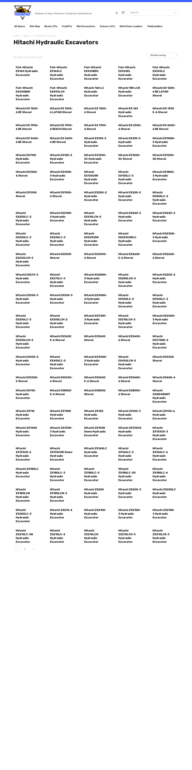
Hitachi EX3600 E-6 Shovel (60, 338)
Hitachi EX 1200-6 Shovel (95, 110)
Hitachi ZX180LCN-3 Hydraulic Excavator (58, 495)
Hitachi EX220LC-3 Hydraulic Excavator (23, 239)
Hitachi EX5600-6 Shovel (129, 379)
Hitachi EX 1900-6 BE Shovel (27, 127)
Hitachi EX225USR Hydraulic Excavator (91, 239)
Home (17, 36)
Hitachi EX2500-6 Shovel (95, 256)
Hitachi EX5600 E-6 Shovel (94, 379)
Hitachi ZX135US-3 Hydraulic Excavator (160, 433)
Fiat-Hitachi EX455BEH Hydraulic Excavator (24, 93)
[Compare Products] (116, 12)
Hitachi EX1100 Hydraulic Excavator (26, 158)
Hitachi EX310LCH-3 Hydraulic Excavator (126, 321)
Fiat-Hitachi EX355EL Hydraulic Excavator (126, 73)
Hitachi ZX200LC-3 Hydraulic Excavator (24, 515)
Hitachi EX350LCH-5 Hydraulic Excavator (24, 342)
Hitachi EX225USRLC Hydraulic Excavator (127, 239)
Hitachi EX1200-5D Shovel (164, 157)
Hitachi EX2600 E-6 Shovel (129, 256)
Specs (27, 36)
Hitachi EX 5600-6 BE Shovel (61, 140)
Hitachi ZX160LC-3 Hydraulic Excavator (126, 454)
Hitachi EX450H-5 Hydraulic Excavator (95, 360)
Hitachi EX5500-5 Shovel (27, 379)
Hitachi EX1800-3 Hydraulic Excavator (164, 175)
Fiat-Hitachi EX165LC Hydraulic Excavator (58, 73)
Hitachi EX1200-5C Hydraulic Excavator (95, 158)
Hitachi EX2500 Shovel (60, 256)
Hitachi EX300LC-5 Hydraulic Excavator (23, 321)
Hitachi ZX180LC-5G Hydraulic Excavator (127, 474)
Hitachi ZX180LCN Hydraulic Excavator (23, 495)
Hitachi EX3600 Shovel (94, 338)
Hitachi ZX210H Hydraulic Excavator (94, 513)
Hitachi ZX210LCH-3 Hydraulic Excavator (127, 536)
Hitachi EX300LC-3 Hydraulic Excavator (160, 301)
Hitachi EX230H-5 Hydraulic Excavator (164, 237)
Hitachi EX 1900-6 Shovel (95, 127)
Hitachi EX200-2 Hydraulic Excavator (95, 196)
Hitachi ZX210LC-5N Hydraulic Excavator (24, 536)
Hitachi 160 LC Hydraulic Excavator (94, 91)
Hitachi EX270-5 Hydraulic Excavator (27, 278)
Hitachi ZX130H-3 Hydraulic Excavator (61, 431)
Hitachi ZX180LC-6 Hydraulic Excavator (160, 474)
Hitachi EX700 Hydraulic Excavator (25, 394)
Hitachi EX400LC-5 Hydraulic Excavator (58, 362)
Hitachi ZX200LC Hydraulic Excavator (164, 493)
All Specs (19, 26)
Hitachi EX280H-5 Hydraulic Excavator (95, 278)
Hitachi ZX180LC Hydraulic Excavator (27, 472)
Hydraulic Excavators (45, 36)
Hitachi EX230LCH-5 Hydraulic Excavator (24, 259)
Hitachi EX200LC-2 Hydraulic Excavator (160, 198)
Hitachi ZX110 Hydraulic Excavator (25, 414)
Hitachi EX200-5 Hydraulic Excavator (129, 196)
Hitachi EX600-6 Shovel (164, 379)
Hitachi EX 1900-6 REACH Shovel (61, 127)
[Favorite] (123, 12)
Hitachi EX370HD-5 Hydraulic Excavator (160, 342)
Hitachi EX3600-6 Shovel (129, 338)
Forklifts (67, 26)
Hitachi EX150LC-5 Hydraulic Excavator (126, 177)
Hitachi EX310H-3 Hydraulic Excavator (95, 319)
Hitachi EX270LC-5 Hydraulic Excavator (57, 280)
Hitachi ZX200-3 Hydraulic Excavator (129, 493)
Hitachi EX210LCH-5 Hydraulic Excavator (92, 218)
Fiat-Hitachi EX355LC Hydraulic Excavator (161, 73)
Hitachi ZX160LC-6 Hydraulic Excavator (160, 454)
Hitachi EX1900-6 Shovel (61, 194)
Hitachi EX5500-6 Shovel (61, 379)
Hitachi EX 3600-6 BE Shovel (27, 140)
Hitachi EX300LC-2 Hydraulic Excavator (126, 301)
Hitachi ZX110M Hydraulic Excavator (60, 414)
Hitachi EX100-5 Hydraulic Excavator (129, 142)
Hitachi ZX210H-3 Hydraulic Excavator (129, 513)
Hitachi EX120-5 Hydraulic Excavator (61, 158)
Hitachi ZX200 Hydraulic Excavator (94, 493)
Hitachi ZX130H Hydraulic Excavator (26, 431)
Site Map (35, 26)
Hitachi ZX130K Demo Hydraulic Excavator (95, 431)
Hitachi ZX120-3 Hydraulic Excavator (129, 414)
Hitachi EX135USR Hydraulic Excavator (91, 177)
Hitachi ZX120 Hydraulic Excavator (93, 414)
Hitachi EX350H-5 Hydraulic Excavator (164, 319)
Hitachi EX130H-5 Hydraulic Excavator (61, 175)
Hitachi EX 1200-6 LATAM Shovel (61, 110)
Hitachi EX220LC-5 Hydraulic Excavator (58, 239)
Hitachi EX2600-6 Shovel (164, 256)
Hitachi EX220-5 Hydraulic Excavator (164, 216)
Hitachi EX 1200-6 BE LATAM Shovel (164, 91)
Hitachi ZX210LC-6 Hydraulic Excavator (57, 536)
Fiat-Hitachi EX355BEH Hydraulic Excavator (92, 73)
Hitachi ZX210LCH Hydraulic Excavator (91, 536)
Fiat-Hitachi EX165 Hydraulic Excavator (27, 71)
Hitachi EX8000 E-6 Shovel (60, 392)
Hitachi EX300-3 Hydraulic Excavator (27, 299)
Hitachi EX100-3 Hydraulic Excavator (95, 142)
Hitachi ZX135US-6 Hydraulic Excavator (23, 454)
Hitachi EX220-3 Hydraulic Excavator (129, 216)
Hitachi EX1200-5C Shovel (129, 157)
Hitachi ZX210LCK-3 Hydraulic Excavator (161, 536)
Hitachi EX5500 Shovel (163, 358)
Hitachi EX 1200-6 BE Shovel (27, 110)
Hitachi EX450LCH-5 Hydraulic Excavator (127, 362)
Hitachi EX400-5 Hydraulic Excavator (27, 360)
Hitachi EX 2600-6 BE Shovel (164, 127)
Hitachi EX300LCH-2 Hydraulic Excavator (59, 321)
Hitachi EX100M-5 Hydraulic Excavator (164, 142)
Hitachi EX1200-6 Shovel (27, 173)
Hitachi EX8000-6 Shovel (129, 392)
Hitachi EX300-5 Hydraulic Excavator (61, 299)
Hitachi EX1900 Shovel (26, 194)
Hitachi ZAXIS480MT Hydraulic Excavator (161, 396)
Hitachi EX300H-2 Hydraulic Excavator (95, 299)
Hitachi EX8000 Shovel (94, 392)
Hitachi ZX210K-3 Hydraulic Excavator (164, 513)
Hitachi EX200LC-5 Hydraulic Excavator (23, 218)
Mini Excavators (86, 26)
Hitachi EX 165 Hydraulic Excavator (128, 112)
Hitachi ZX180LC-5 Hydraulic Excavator (91, 474)
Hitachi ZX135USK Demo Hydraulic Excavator (61, 454)
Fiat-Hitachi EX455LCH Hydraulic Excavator (58, 93)
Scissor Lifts (107, 26)
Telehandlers (155, 26)
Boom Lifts (50, 26)
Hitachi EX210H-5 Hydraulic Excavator (61, 216)
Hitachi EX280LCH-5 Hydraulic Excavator (127, 280)
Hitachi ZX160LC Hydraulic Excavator (95, 452)
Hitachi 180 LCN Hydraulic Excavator (129, 91)
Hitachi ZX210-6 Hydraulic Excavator (61, 513)
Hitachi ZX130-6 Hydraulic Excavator (164, 414)
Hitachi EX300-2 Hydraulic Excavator (164, 278)
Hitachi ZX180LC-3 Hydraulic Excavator (57, 474)
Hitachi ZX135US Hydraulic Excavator (129, 431)
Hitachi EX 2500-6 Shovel (130, 127)
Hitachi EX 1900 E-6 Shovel (163, 110)
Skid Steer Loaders (131, 26)
